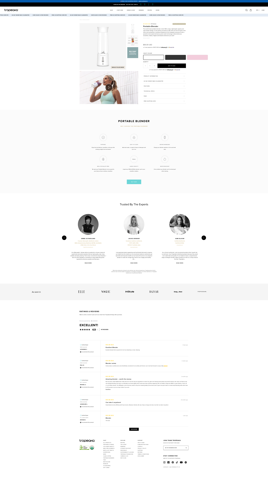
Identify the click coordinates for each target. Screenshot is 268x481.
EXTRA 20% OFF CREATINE (119, 4)
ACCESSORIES (107, 465)
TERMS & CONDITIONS (143, 454)
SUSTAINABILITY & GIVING (127, 452)
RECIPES (123, 442)
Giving (157, 10)
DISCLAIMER (141, 456)
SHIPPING (140, 450)
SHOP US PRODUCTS (143, 1)
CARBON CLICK (124, 456)
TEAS (104, 459)
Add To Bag (171, 66)
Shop (111, 10)
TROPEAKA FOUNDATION (127, 454)
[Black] (175, 57)
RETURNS (140, 452)
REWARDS (123, 446)
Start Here (120, 10)
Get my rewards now (171, 447)
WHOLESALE (124, 450)
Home (81, 19)
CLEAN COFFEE (107, 456)
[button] (149, 23)
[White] (153, 57)
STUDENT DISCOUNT (126, 448)
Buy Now (134, 182)
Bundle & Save (131, 10)
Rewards (141, 10)
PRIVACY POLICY (142, 448)
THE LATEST (124, 444)
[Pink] (197, 57)
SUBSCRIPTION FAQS (143, 444)
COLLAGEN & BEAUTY (108, 446)
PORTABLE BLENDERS (108, 458)
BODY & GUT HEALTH (108, 450)
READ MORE (146, 38)
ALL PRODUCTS (107, 442)
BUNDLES (105, 463)
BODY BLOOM (106, 461)
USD (257, 10)
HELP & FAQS (141, 442)
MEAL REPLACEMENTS (109, 448)
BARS (104, 454)
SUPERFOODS (106, 452)
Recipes (150, 10)
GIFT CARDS (106, 467)
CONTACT (140, 446)
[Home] (14, 10)
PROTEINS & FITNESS (108, 444)
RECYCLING (123, 458)
